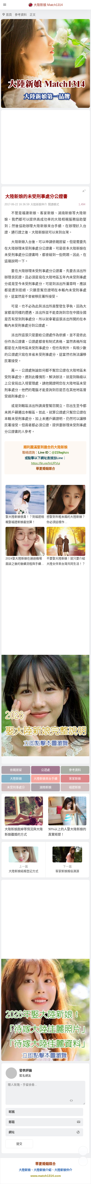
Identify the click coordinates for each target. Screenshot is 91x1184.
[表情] (78, 1101)
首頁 (9, 14)
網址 (12, 1132)
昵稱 (12, 1111)
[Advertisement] (45, 147)
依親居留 (16, 770)
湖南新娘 (45, 787)
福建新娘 (75, 787)
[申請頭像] (81, 1072)
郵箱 (12, 1122)
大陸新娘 (16, 778)
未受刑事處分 (16, 787)
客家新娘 (75, 778)
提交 (19, 1143)
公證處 (45, 770)
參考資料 (21, 14)
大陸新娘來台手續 (45, 778)
